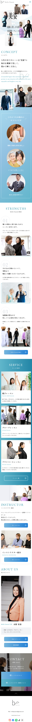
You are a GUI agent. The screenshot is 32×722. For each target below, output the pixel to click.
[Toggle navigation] (30, 1)
